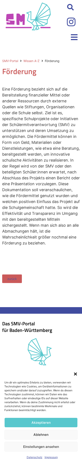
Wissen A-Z (31, 61)
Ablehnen (41, 435)
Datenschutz (34, 457)
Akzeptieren (41, 422)
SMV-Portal (10, 61)
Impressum (51, 457)
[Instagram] (71, 22)
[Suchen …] (70, 7)
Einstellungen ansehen (41, 447)
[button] (75, 374)
